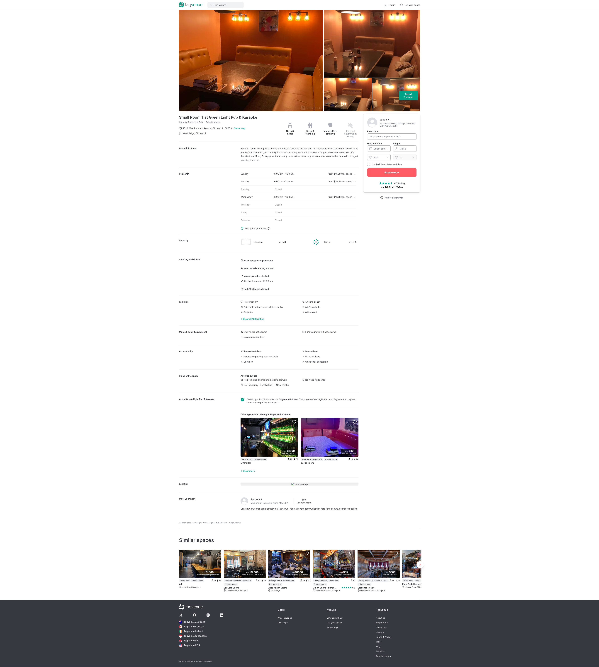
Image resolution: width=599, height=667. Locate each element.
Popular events (383, 656)
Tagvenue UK (191, 640)
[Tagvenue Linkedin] (221, 615)
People (396, 143)
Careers (380, 632)
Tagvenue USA (192, 645)
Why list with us (334, 618)
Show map (239, 128)
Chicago (197, 523)
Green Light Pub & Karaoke (200, 399)
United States (185, 523)
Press (379, 642)
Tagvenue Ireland (193, 631)
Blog (378, 646)
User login (283, 622)
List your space (334, 622)
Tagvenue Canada (194, 626)
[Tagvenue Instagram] (208, 615)
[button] (225, 5)
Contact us (381, 627)
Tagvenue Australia (194, 621)
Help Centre (382, 622)
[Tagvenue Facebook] (194, 615)
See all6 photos (408, 95)
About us (380, 618)
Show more (249, 471)
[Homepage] (190, 5)
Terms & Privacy (383, 637)
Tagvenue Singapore (195, 636)
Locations (380, 651)
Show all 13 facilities (253, 319)
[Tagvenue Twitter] (181, 615)
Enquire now (391, 172)
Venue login (332, 627)
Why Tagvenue (285, 618)
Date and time (374, 143)
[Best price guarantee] (269, 228)
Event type (372, 131)
